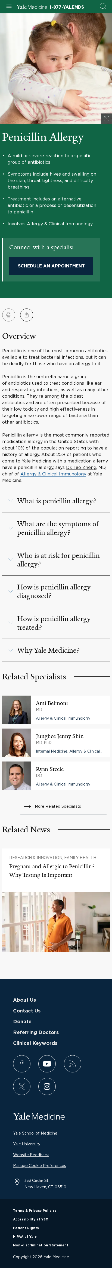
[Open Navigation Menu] (9, 7)
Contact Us (27, 1011)
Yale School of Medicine (35, 1133)
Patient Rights (26, 1228)
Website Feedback (31, 1155)
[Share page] (26, 314)
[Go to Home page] (32, 7)
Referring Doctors (36, 1032)
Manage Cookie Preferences (39, 1165)
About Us (24, 1000)
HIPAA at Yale (25, 1236)
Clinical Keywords (35, 1043)
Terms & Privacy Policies (35, 1210)
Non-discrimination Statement (40, 1245)
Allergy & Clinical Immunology (53, 473)
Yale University (26, 1144)
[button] (56, 500)
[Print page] (8, 314)
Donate (22, 1021)
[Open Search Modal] (103, 7)
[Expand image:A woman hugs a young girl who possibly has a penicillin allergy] (106, 118)
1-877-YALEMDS (66, 7)
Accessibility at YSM (30, 1219)
